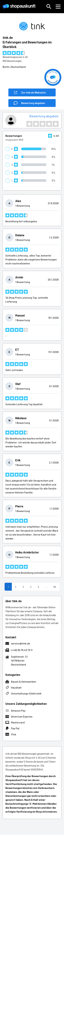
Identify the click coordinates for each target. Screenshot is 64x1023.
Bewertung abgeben (44, 116)
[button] (49, 6)
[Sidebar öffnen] (58, 6)
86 (54, 586)
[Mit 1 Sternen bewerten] (29, 124)
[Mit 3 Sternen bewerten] (42, 124)
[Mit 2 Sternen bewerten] (36, 124)
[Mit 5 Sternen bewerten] (56, 124)
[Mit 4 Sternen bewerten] (49, 124)
